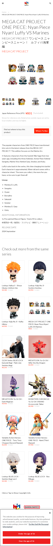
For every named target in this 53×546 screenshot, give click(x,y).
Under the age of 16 (26, 534)
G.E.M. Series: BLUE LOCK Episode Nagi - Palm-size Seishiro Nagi (12, 363)
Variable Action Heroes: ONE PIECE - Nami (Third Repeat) (38, 440)
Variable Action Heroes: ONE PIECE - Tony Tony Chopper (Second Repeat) (12, 440)
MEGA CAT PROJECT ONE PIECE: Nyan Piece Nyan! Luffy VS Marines (39, 324)
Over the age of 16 (26, 541)
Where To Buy (42, 131)
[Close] (50, 513)
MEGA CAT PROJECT (15, 51)
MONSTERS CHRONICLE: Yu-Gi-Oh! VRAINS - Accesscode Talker (39, 401)
